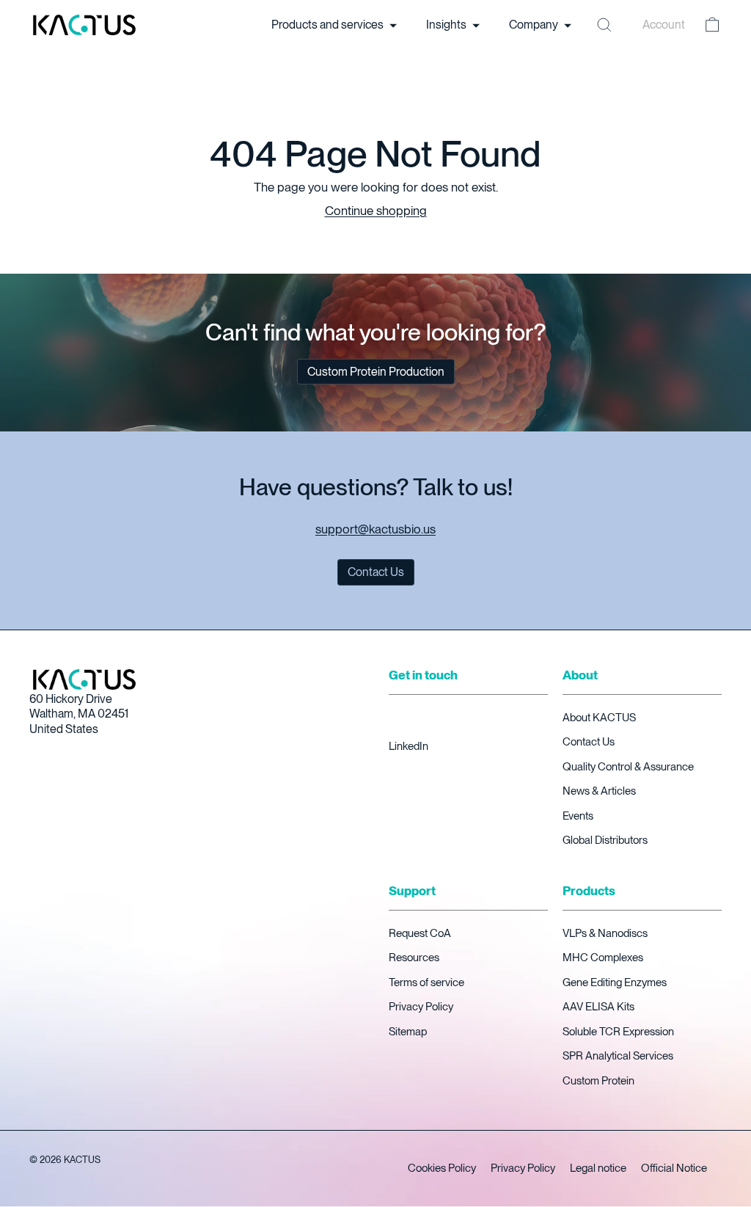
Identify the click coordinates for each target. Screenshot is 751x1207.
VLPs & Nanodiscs (605, 933)
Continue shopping (376, 210)
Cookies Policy (442, 1168)
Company (534, 25)
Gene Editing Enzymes (615, 982)
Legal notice (598, 1168)
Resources (414, 957)
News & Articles (599, 791)
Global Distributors (605, 840)
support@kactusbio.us (375, 529)
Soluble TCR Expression (618, 1031)
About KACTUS (599, 717)
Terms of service (426, 982)
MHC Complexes (603, 957)
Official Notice (674, 1168)
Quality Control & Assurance (628, 766)
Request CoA (420, 933)
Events (578, 816)
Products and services (328, 25)
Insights (447, 25)
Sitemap (408, 1031)
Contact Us (589, 741)
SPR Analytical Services (618, 1055)
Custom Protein (598, 1080)
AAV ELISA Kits (598, 1006)
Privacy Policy (421, 1006)
